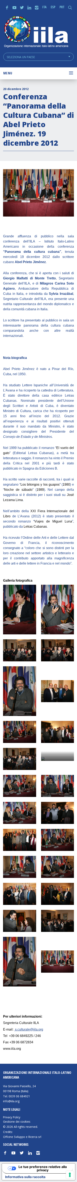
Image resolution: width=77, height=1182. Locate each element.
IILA (36, 32)
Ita (44, 7)
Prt (62, 7)
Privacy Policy (11, 1117)
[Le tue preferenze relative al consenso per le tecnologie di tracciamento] (70, 1175)
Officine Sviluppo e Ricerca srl (22, 1137)
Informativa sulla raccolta (25, 1177)
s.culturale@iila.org (29, 1029)
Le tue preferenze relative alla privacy (42, 1168)
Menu (7, 73)
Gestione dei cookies (16, 1121)
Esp (53, 7)
